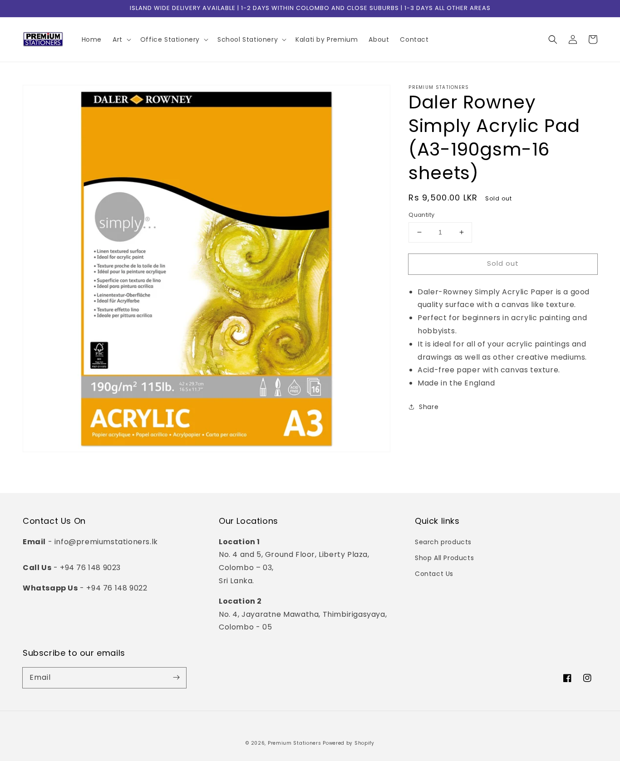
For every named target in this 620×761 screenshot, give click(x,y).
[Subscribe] (176, 678)
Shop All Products (444, 557)
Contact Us (434, 573)
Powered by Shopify (348, 743)
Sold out (503, 263)
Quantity (421, 214)
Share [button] (428, 406)
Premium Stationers (294, 743)
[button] (553, 39)
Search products (443, 541)
